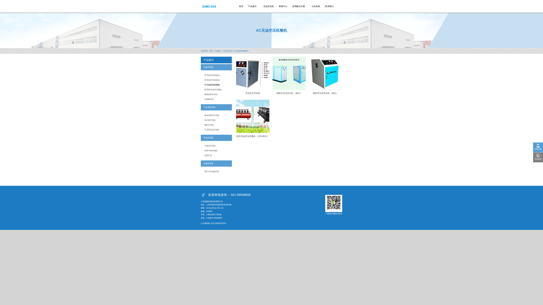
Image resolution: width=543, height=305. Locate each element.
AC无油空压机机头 (212, 75)
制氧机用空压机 (210, 94)
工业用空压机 (209, 107)
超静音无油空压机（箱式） (289, 93)
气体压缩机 (208, 138)
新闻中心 (283, 6)
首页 (241, 6)
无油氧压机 (209, 99)
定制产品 (208, 155)
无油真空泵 (208, 163)
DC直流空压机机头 (212, 80)
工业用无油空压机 (211, 130)
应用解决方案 (297, 7)
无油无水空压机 (252, 93)
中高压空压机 (210, 146)
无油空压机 (268, 6)
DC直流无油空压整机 (213, 90)
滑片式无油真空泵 (211, 171)
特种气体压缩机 (210, 151)
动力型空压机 (210, 120)
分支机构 (316, 6)
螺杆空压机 (209, 125)
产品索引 (251, 7)
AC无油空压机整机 (240, 51)
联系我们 (329, 6)
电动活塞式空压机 (211, 115)
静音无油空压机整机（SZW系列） (253, 136)
